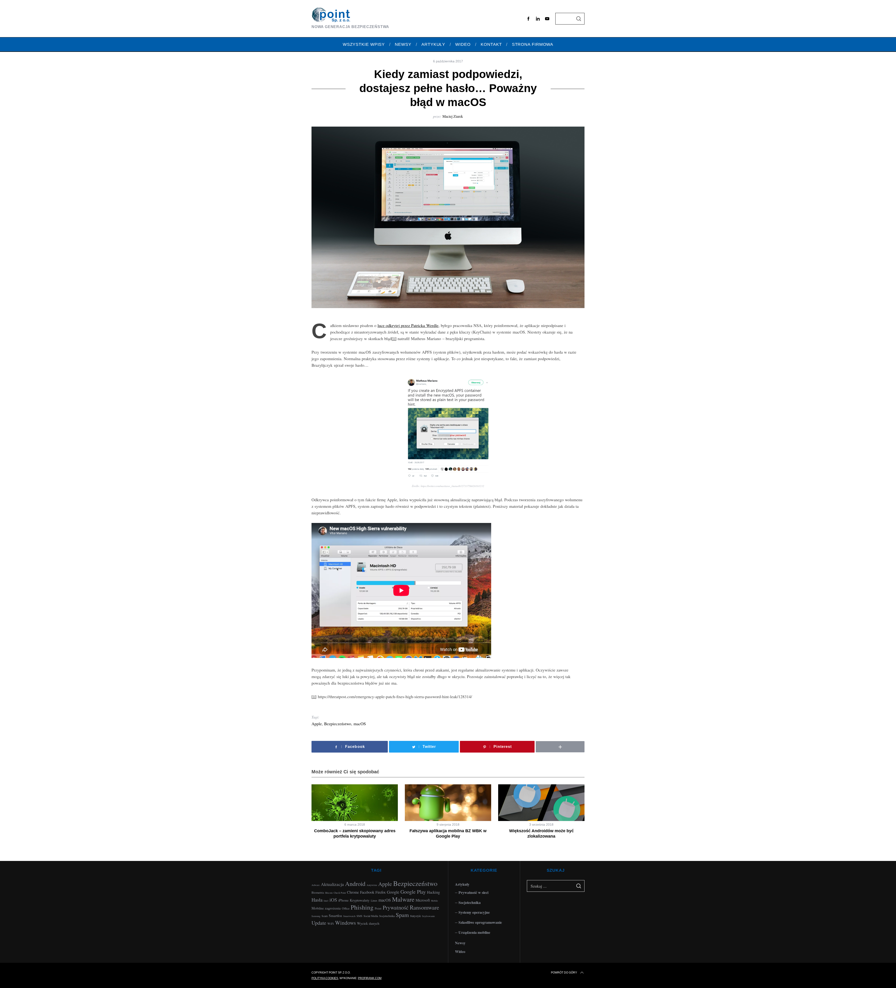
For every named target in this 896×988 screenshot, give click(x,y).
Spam (402, 915)
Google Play (413, 891)
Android (355, 883)
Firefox (380, 892)
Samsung (316, 916)
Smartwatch (349, 916)
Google (393, 892)
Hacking (433, 892)
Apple (317, 723)
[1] (394, 338)
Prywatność (396, 907)
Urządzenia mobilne (474, 932)
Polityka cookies (325, 978)
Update (319, 922)
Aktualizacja (332, 884)
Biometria (318, 892)
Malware (403, 899)
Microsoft (423, 900)
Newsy (460, 942)
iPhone (343, 900)
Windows (345, 922)
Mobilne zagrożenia (326, 908)
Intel (326, 900)
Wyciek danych (368, 923)
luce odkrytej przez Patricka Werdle (408, 325)
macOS (360, 723)
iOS (333, 899)
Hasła (317, 899)
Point (378, 908)
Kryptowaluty (360, 900)
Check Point (340, 892)
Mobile (434, 900)
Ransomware (424, 907)
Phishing (362, 907)
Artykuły (462, 884)
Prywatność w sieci (473, 892)
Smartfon (335, 915)
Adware (316, 885)
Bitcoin (328, 892)
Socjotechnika (387, 916)
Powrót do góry (564, 972)
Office (346, 908)
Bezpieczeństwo (337, 723)
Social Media (371, 916)
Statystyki (415, 916)
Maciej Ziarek (452, 116)
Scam (325, 916)
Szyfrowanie (428, 916)
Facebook (367, 892)
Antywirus (372, 885)
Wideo (460, 951)
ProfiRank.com (370, 978)
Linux (374, 900)
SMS (359, 916)
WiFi (330, 923)
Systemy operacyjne (474, 912)
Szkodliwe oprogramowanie (480, 922)
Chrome (353, 892)
